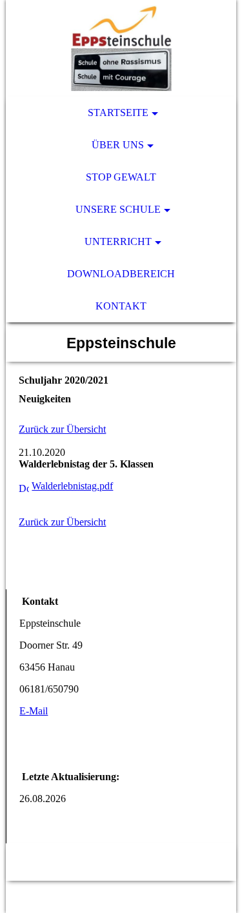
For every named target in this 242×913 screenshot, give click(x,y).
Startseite (118, 112)
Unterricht (118, 241)
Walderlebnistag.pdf (72, 485)
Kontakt (121, 305)
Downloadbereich (121, 273)
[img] (121, 48)
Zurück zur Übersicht (62, 429)
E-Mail (33, 710)
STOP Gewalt (121, 177)
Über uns (118, 144)
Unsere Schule (118, 209)
